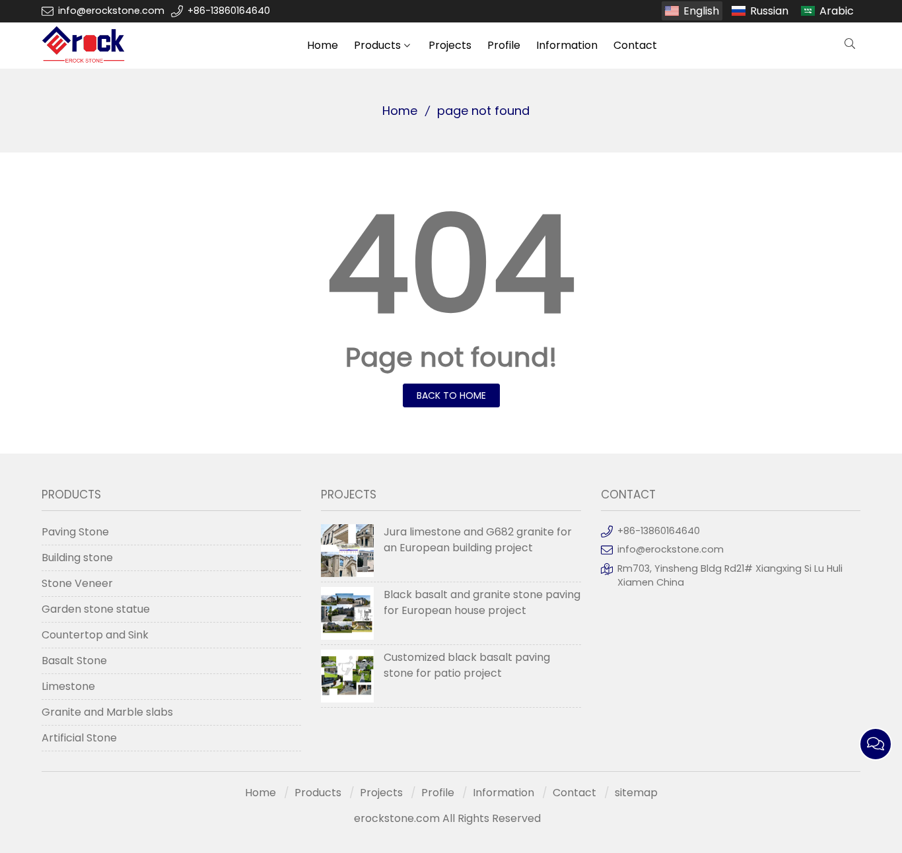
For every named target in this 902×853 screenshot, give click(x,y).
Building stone (77, 557)
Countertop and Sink (95, 634)
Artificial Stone (79, 737)
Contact (635, 45)
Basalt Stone (74, 660)
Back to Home (451, 395)
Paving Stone (75, 531)
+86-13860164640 (229, 10)
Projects (450, 45)
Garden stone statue (96, 609)
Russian (769, 10)
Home (322, 45)
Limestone (68, 686)
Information (567, 45)
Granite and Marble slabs (107, 712)
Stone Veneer (77, 583)
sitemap (636, 792)
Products (377, 45)
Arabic (836, 10)
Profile (503, 45)
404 (451, 264)
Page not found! (451, 357)
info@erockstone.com (111, 10)
